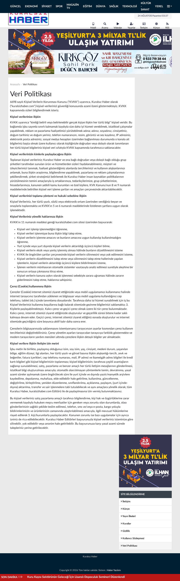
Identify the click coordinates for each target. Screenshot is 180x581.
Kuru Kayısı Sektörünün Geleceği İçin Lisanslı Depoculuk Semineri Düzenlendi (76, 577)
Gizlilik (126, 531)
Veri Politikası (129, 546)
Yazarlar (131, 28)
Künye (156, 28)
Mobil (93, 28)
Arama (105, 28)
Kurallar (126, 523)
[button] (169, 7)
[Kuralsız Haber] (28, 17)
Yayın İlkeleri (129, 516)
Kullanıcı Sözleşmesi (133, 538)
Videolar (118, 28)
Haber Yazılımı (114, 570)
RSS (167, 28)
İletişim (144, 28)
